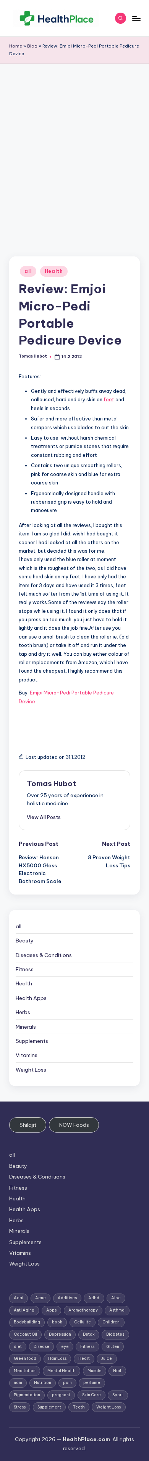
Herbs (23, 1012)
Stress (20, 1407)
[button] (44, 817)
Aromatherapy (83, 1310)
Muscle (94, 1370)
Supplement (49, 1407)
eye (65, 1346)
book (57, 1322)
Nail (117, 1370)
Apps (51, 1310)
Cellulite (82, 1322)
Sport (117, 1394)
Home (15, 46)
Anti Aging (24, 1310)
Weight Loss (31, 1069)
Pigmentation (27, 1394)
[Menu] (136, 18)
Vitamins (26, 1055)
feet (109, 399)
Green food (25, 1358)
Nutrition (42, 1382)
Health (54, 271)
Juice (106, 1358)
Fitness (25, 969)
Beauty (25, 940)
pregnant (61, 1394)
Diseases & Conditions (44, 955)
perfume (91, 1382)
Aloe (116, 1297)
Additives (67, 1297)
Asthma (117, 1310)
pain (67, 1382)
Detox (89, 1334)
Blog (32, 46)
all (28, 271)
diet (18, 1346)
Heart (84, 1358)
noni (18, 1382)
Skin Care (91, 1394)
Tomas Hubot (51, 783)
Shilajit (27, 1124)
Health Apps (31, 998)
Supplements (32, 1040)
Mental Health (61, 1370)
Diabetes (115, 1334)
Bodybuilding (27, 1322)
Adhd (93, 1297)
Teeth (79, 1407)
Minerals (26, 1026)
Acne (40, 1297)
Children (111, 1322)
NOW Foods (74, 1124)
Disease (41, 1346)
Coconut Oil (25, 1334)
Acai (18, 1297)
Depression (60, 1334)
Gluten (112, 1346)
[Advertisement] (74, 142)
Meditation (25, 1370)
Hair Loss (57, 1358)
